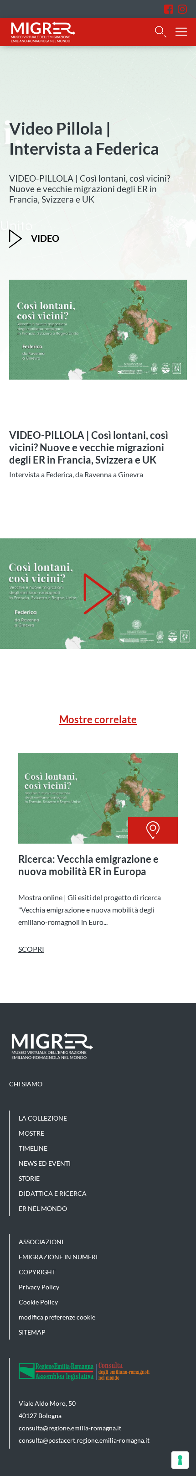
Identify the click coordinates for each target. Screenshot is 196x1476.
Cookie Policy (38, 1302)
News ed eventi (45, 1163)
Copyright (37, 1272)
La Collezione (43, 1118)
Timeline (33, 1148)
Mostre (31, 1133)
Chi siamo (25, 1084)
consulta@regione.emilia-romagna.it (70, 1428)
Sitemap (32, 1332)
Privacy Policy (39, 1287)
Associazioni (41, 1242)
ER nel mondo (43, 1208)
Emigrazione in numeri (58, 1257)
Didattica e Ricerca (53, 1193)
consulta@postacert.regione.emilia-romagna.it (84, 1440)
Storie (29, 1178)
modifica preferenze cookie (57, 1317)
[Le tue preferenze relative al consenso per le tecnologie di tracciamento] (180, 1460)
